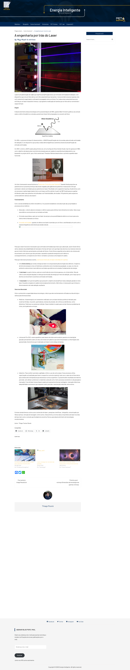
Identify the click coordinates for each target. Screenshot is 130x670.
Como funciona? (35, 24)
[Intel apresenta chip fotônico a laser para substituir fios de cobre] (25, 455)
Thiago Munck (21, 40)
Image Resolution (21, 482)
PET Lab (61, 24)
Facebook (51, 621)
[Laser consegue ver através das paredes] (47, 455)
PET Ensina (53, 24)
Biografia (25, 24)
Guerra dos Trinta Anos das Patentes (49, 184)
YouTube (80, 621)
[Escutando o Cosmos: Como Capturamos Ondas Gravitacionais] (70, 455)
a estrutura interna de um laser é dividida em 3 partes (51, 259)
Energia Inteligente (65, 10)
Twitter (61, 621)
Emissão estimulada (25, 222)
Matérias (17, 24)
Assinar (19, 655)
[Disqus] (48, 539)
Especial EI (70, 24)
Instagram (70, 621)
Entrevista (45, 24)
